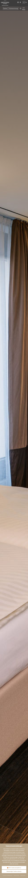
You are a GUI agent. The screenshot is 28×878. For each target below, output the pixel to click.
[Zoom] (14, 438)
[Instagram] (18, 2)
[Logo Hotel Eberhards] (5, 3)
